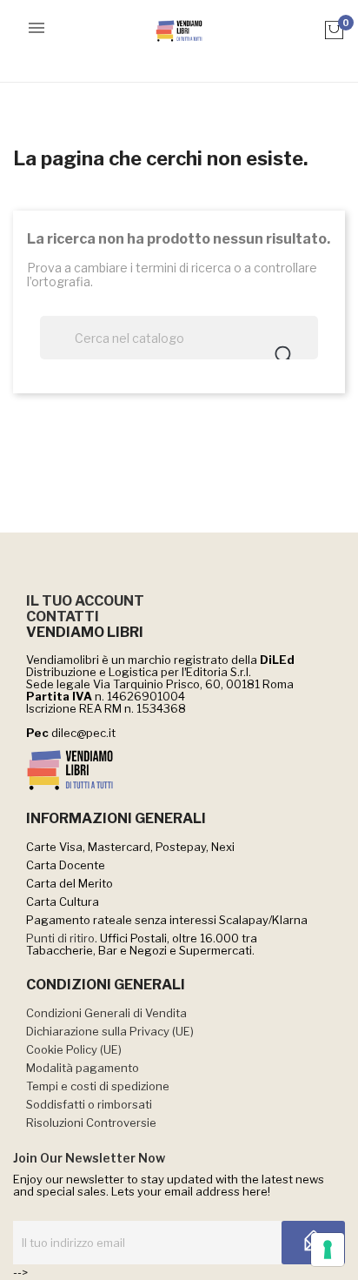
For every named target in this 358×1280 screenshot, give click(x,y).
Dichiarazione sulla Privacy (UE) (110, 1031)
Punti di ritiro (60, 938)
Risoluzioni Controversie (91, 1122)
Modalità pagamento (82, 1068)
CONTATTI (62, 616)
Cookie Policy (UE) (74, 1049)
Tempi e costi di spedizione (97, 1086)
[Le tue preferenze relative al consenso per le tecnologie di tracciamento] (327, 1249)
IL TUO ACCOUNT (85, 601)
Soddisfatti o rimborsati (89, 1104)
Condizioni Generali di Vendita (106, 1013)
